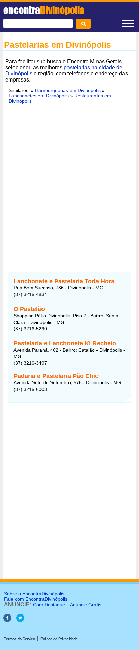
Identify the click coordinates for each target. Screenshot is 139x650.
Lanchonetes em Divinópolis (39, 95)
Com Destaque (49, 604)
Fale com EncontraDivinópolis (35, 599)
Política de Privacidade (59, 639)
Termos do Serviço (19, 639)
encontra (43, 9)
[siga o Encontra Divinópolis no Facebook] (7, 620)
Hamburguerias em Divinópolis (68, 90)
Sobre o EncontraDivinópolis (34, 593)
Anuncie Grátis (85, 604)
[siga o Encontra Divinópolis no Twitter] (20, 620)
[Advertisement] (69, 183)
